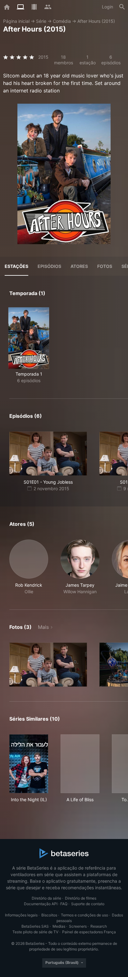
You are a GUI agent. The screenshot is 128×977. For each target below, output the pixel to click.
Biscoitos (49, 915)
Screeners (78, 926)
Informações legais (21, 915)
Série (41, 21)
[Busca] (122, 7)
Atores (79, 266)
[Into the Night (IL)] (28, 763)
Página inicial (16, 21)
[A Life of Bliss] (80, 763)
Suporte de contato (87, 903)
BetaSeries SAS (35, 926)
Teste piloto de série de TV (35, 932)
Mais (43, 627)
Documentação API (40, 903)
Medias (59, 926)
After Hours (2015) (96, 21)
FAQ (63, 903)
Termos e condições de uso (84, 915)
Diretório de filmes (80, 898)
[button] (28, 567)
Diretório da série (46, 898)
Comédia (62, 21)
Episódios (49, 266)
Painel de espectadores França (89, 932)
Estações (16, 266)
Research (98, 926)
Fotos (104, 266)
